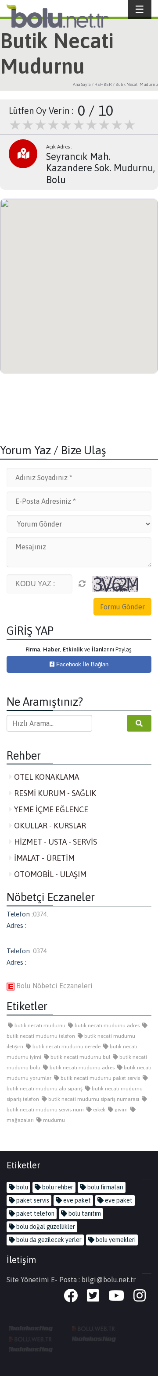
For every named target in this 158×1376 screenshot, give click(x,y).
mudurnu (53, 1120)
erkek (98, 1110)
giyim (120, 1110)
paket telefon (34, 1213)
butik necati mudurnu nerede (66, 1046)
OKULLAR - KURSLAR (49, 825)
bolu (21, 1187)
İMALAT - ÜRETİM (43, 858)
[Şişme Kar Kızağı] (94, 1338)
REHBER (103, 84)
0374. (40, 914)
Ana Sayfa (82, 84)
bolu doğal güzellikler (45, 1226)
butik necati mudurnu (39, 1025)
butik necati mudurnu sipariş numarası (93, 1099)
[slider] (72, 125)
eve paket (76, 1200)
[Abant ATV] (30, 1338)
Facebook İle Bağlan (81, 664)
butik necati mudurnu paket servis (99, 1078)
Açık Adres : (59, 147)
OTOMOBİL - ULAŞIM (49, 874)
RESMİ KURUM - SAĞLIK (54, 793)
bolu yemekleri (115, 1239)
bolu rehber (57, 1187)
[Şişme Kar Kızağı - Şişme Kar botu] (30, 1349)
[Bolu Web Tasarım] (94, 1328)
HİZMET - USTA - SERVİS (54, 841)
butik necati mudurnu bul (79, 1057)
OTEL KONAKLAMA (45, 777)
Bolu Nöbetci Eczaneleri (53, 986)
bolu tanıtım (84, 1213)
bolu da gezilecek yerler (48, 1239)
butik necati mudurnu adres (106, 1025)
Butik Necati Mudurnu (136, 84)
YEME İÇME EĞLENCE (50, 809)
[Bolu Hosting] (30, 1328)
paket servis (32, 1200)
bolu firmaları (104, 1187)
